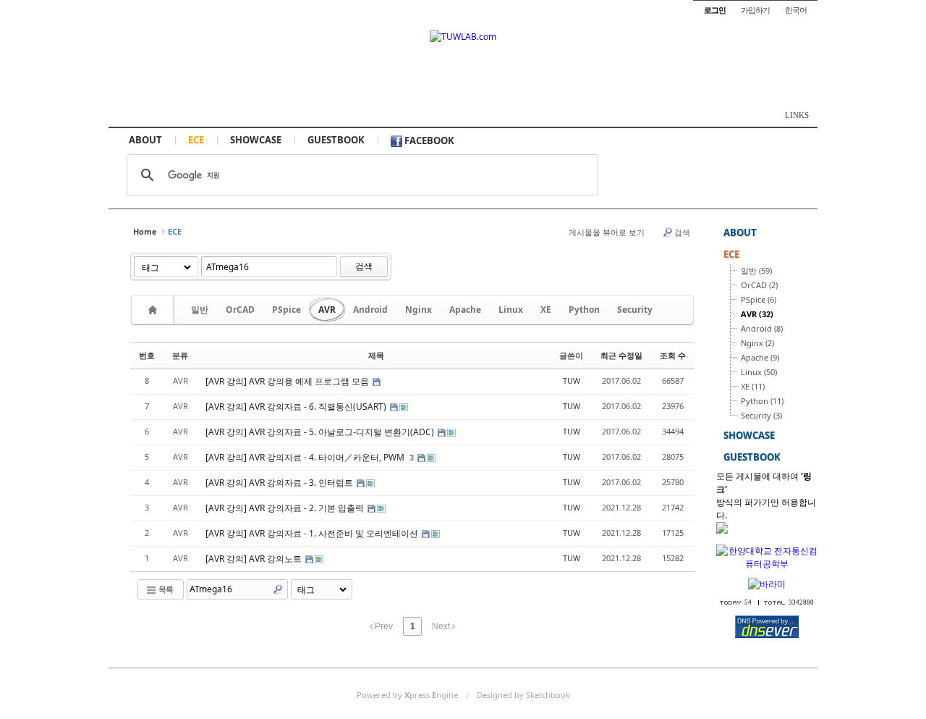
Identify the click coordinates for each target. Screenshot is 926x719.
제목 (376, 355)
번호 (147, 355)
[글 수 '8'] (155, 309)
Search (278, 589)
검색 (682, 232)
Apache (465, 309)
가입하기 (755, 9)
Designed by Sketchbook (523, 694)
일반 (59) (756, 270)
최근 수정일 (621, 355)
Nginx (418, 309)
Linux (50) (759, 371)
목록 (165, 589)
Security (635, 309)
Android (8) (762, 328)
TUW (571, 380)
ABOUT (145, 139)
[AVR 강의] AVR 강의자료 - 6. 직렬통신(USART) (296, 406)
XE (545, 309)
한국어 (796, 9)
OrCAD (240, 309)
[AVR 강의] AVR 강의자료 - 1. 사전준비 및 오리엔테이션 (312, 533)
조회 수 (673, 355)
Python (584, 309)
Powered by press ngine (407, 694)
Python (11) (762, 400)
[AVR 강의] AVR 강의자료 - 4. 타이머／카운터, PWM (306, 457)
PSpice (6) (758, 299)
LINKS (797, 115)
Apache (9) (760, 357)
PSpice (286, 309)
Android (370, 309)
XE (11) (753, 386)
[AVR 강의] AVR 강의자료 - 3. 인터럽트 (280, 482)
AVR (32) (757, 313)
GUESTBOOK (336, 139)
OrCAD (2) (759, 284)
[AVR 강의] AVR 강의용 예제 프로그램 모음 (288, 381)
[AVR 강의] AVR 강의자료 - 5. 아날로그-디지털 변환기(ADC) (320, 432)
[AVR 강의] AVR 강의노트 (254, 558)
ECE (196, 139)
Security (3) (761, 415)
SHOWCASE (255, 139)
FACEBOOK (428, 140)
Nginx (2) (757, 342)
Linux (510, 309)
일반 (199, 309)
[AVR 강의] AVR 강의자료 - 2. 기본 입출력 (285, 508)
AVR (327, 309)
